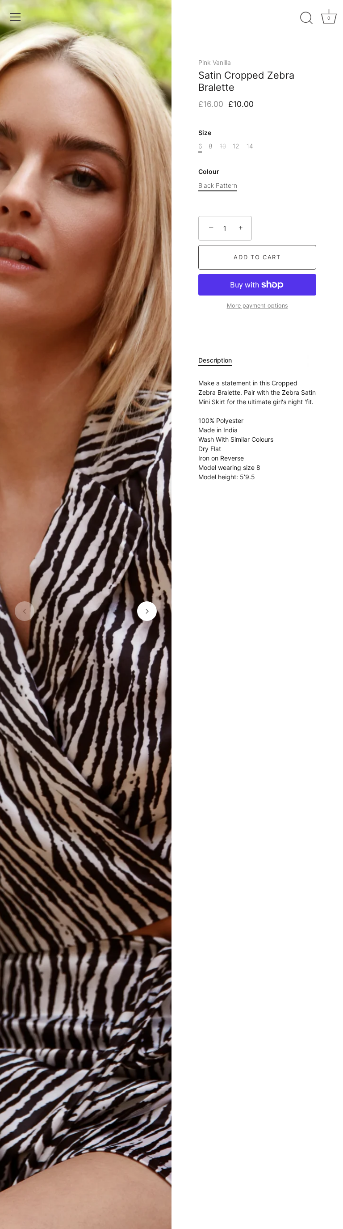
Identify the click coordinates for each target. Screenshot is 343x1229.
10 (223, 146)
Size (204, 132)
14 (250, 146)
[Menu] (15, 17)
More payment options (257, 305)
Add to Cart (257, 257)
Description (215, 360)
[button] (24, 611)
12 (236, 146)
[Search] (306, 18)
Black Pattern (217, 185)
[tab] (219, 360)
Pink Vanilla (214, 62)
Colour (208, 171)
